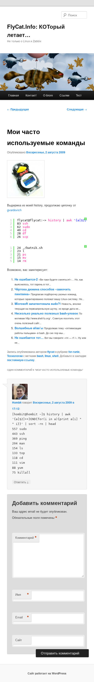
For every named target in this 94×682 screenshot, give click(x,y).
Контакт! (31, 95)
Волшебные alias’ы (29, 328)
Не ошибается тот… (29, 337)
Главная (13, 95)
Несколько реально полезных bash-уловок (46, 313)
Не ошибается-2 (26, 279)
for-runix (74, 352)
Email (22, 617)
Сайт (18, 640)
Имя (22, 594)
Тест (79, 95)
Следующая (77, 109)
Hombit (16, 402)
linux (48, 356)
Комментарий (26, 537)
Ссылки (64, 95)
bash (40, 356)
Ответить (21, 482)
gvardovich (14, 210)
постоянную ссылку (20, 360)
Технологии (15, 356)
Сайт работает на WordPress (47, 673)
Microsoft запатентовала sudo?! (38, 303)
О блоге (48, 95)
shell (55, 356)
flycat (51, 352)
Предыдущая (18, 109)
